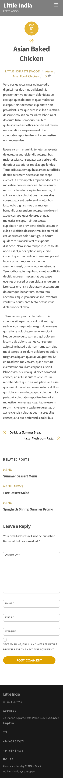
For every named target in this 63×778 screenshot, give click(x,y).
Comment (12, 555)
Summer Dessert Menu (20, 476)
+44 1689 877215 (13, 750)
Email (9, 617)
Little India (10, 702)
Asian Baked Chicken (31, 53)
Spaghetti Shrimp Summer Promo (28, 509)
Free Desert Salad (16, 492)
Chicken (33, 76)
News (18, 486)
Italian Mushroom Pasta (38, 438)
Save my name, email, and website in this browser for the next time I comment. (30, 647)
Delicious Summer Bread (25, 432)
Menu (49, 71)
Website (10, 631)
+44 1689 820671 (13, 741)
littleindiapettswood (22, 71)
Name (9, 603)
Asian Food (19, 76)
